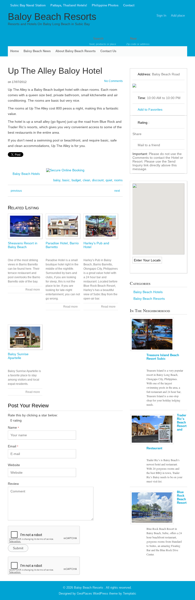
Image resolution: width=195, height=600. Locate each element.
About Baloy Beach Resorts (75, 51)
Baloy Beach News (37, 51)
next (117, 190)
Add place (178, 15)
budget (76, 180)
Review (13, 484)
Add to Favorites (150, 109)
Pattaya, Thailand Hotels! (68, 5)
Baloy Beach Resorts (52, 16)
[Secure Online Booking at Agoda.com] (65, 170)
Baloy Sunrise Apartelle (18, 356)
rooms (118, 180)
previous (16, 190)
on (9, 82)
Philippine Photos (105, 5)
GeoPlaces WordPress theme (97, 593)
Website (14, 465)
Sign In (161, 15)
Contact (128, 5)
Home (14, 51)
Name (13, 427)
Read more (32, 289)
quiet (109, 180)
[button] (158, 216)
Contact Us (108, 51)
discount (98, 180)
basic (66, 180)
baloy (56, 180)
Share (136, 134)
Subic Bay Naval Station (28, 5)
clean (86, 180)
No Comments (113, 81)
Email (13, 446)
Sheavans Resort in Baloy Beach (22, 245)
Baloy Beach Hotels (26, 174)
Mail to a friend (149, 145)
